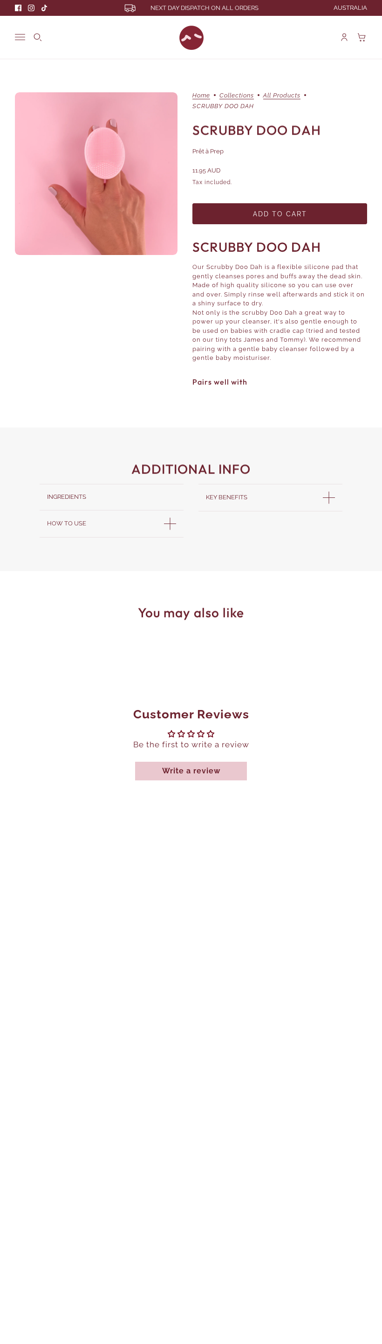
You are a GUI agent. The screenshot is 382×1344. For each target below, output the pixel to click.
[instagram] (31, 8)
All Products (281, 95)
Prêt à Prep (208, 151)
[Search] (38, 37)
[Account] (344, 37)
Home (201, 95)
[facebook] (18, 8)
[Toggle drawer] (20, 37)
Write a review (191, 770)
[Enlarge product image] (96, 173)
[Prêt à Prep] (191, 37)
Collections (236, 95)
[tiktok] (44, 8)
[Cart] (362, 37)
